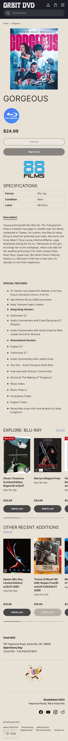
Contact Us (59, 730)
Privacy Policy (27, 727)
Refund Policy (43, 727)
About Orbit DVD (10, 727)
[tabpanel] (34, 320)
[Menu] (62, 5)
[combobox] (34, 13)
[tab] (10, 217)
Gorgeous (16, 23)
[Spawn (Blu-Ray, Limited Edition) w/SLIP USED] (17, 556)
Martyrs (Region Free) (47, 478)
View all (60, 430)
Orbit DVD (15, 722)
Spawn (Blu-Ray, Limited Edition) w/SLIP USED (13, 583)
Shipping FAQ (26, 730)
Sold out (34, 141)
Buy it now (34, 151)
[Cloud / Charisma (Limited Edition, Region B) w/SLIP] (17, 455)
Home (6, 23)
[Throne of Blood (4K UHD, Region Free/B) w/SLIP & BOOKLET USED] (47, 556)
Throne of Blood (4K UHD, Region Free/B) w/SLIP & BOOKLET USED (46, 585)
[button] (55, 5)
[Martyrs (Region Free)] (47, 455)
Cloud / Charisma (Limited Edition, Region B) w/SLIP (13, 482)
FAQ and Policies (43, 730)
